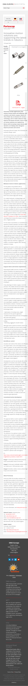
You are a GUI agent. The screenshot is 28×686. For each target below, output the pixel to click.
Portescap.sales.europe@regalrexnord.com (17, 531)
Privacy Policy (17, 672)
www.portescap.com (22, 507)
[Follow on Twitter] (15, 559)
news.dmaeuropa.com (11, 516)
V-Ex (7, 623)
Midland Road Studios (11, 646)
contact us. (14, 682)
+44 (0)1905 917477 (10, 514)
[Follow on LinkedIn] (9, 559)
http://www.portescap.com (12, 529)
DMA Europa (11, 581)
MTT (8, 600)
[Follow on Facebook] (12, 559)
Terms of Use (10, 672)
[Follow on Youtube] (18, 559)
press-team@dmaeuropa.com (14, 518)
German (15, 20)
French (20, 20)
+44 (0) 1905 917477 (15, 555)
